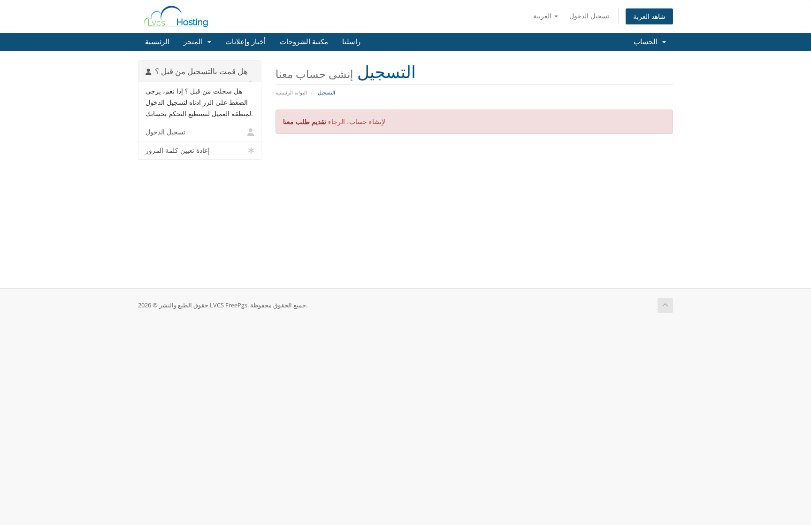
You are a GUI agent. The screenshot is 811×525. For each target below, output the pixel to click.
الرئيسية (157, 42)
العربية (543, 15)
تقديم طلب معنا (304, 121)
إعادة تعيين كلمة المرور (177, 150)
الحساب (647, 42)
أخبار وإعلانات (245, 42)
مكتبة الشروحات (304, 42)
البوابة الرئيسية (291, 92)
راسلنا (351, 42)
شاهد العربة (649, 16)
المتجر (195, 42)
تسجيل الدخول (589, 15)
